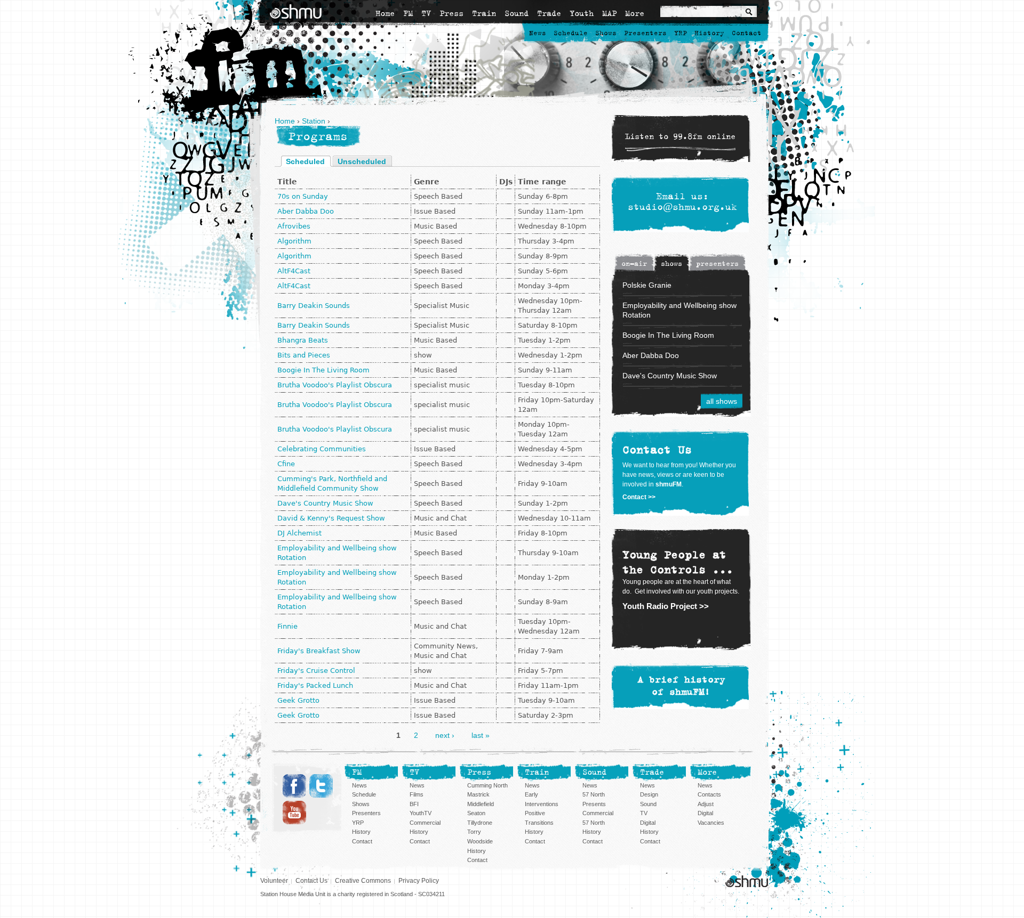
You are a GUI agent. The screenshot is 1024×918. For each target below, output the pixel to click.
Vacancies (711, 822)
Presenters (645, 33)
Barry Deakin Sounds (313, 306)
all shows (721, 401)
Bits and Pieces (303, 355)
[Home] (296, 11)
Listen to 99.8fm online (680, 136)
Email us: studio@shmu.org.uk (682, 202)
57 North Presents (594, 799)
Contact (747, 33)
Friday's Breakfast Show (319, 651)
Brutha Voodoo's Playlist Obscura (334, 385)
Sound (517, 13)
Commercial (425, 822)
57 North (593, 822)
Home (385, 13)
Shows (606, 33)
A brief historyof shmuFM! (681, 685)
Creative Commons (363, 880)
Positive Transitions (539, 818)
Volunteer (274, 880)
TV (426, 13)
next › (444, 735)
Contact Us (311, 880)
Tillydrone (479, 822)
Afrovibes (293, 226)
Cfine (286, 464)
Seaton (476, 813)
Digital (647, 822)
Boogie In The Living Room (323, 370)
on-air (634, 264)
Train (484, 13)
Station (313, 121)
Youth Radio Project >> (665, 606)
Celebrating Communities (321, 449)
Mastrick (478, 794)
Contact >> (638, 497)
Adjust (706, 804)
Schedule (571, 33)
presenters (717, 264)
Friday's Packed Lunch (315, 685)
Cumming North (487, 785)
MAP (609, 13)
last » (480, 735)
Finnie (287, 626)
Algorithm (294, 241)
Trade (549, 13)
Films (416, 794)
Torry (474, 831)
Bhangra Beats (302, 340)
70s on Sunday (302, 196)
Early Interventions (541, 799)
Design (649, 794)
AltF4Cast (293, 271)
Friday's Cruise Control (316, 671)
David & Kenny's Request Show (331, 518)
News (537, 33)
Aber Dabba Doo (305, 211)
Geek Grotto (298, 700)
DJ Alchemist (299, 533)
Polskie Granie (646, 285)
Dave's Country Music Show (325, 503)
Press (451, 13)
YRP (680, 33)
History (709, 33)
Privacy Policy (418, 880)
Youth (582, 13)
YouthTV (420, 813)
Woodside (480, 841)
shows (671, 264)
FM (408, 13)
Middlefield (480, 804)
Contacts (709, 794)
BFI (414, 804)
